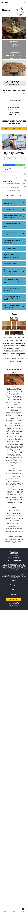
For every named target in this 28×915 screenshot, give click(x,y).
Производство (13, 585)
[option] (14, 455)
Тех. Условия (14, 594)
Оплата (14, 589)
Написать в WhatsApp (14, 603)
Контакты (13, 580)
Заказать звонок (14, 599)
